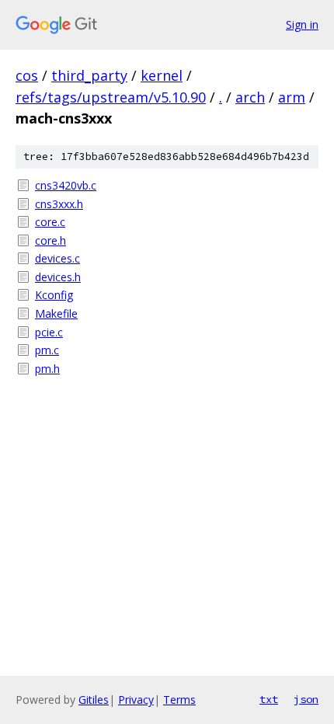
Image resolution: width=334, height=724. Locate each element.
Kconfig (54, 294)
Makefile (56, 313)
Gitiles (93, 699)
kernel (162, 75)
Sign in (302, 24)
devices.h (58, 277)
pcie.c (49, 332)
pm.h (47, 368)
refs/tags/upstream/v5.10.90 (111, 97)
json (306, 699)
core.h (50, 240)
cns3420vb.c (65, 185)
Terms (179, 699)
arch (250, 97)
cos (27, 75)
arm (291, 97)
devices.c (57, 258)
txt (268, 699)
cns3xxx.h (59, 204)
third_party (89, 75)
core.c (50, 221)
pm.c (47, 350)
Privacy (136, 699)
